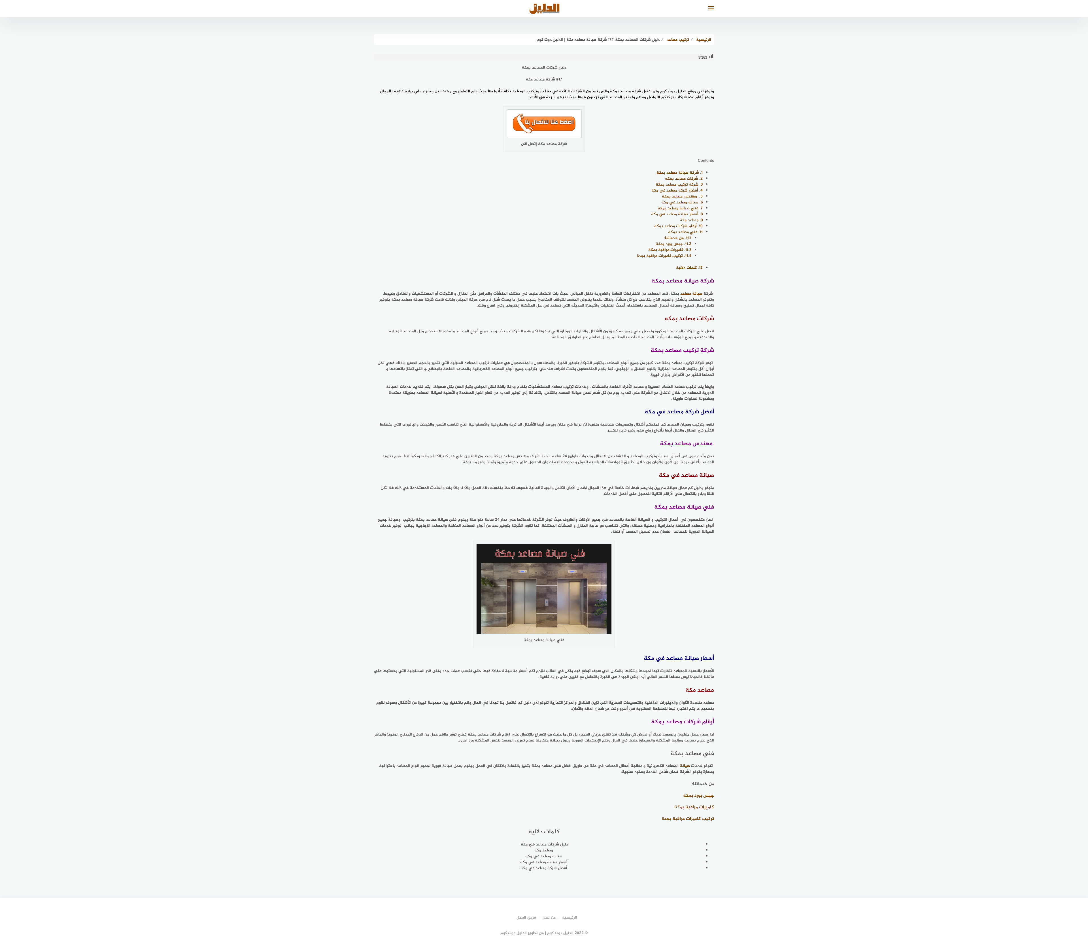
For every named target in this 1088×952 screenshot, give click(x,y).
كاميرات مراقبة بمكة (669, 250)
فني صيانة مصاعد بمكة (680, 208)
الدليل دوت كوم (674, 91)
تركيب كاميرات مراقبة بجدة (664, 256)
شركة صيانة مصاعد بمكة (679, 172)
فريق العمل (526, 917)
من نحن (549, 917)
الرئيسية (569, 917)
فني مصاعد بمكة (685, 232)
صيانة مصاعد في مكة (682, 202)
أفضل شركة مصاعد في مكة (677, 190)
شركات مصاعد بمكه (684, 178)
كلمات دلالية (689, 268)
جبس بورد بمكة (673, 244)
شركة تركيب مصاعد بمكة (679, 184)
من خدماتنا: (677, 238)
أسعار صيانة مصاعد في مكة (677, 214)
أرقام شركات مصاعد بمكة (678, 226)
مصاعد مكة (691, 220)
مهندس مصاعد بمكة (682, 196)
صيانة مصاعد (691, 293)
